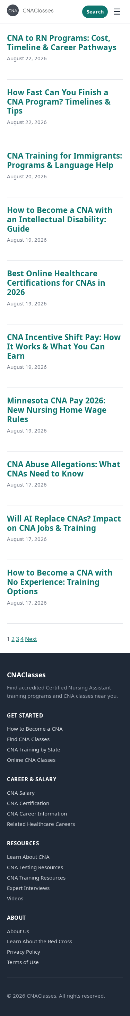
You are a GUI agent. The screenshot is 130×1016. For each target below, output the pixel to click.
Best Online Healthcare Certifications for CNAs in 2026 (56, 282)
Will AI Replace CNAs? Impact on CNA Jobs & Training (64, 523)
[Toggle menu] (117, 11)
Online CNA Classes (31, 760)
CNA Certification (28, 803)
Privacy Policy (23, 951)
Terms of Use (23, 962)
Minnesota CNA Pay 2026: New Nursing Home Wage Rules (56, 410)
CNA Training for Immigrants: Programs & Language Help (64, 160)
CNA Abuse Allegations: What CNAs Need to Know (63, 469)
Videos (15, 898)
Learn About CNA (28, 857)
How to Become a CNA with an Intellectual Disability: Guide (60, 219)
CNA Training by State (33, 749)
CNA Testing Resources (35, 867)
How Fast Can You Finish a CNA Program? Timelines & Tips (59, 101)
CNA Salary (21, 793)
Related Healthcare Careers (41, 824)
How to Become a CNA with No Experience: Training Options (60, 582)
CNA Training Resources (36, 877)
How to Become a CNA (35, 728)
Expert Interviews (28, 888)
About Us (18, 931)
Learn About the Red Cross (39, 941)
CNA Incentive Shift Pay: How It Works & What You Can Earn (64, 346)
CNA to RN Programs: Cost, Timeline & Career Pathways (61, 43)
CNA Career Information (37, 813)
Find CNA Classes (28, 739)
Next (31, 639)
